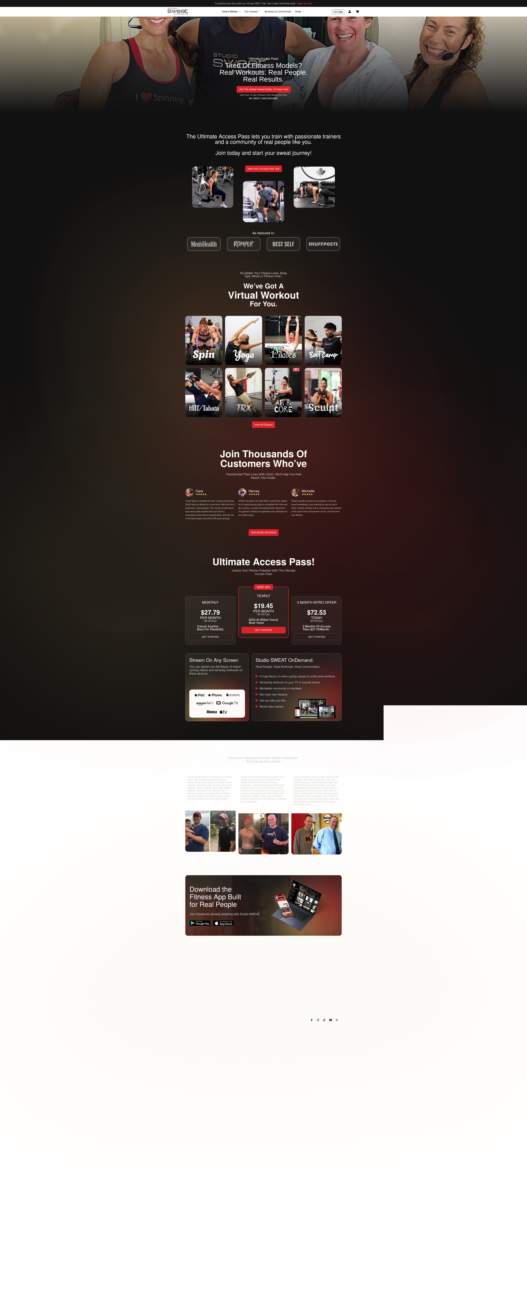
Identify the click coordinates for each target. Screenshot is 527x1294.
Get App (338, 11)
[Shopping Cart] (357, 11)
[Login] (349, 11)
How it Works (230, 11)
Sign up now (304, 3)
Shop (298, 11)
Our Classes (251, 11)
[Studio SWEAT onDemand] (177, 11)
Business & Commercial (278, 11)
